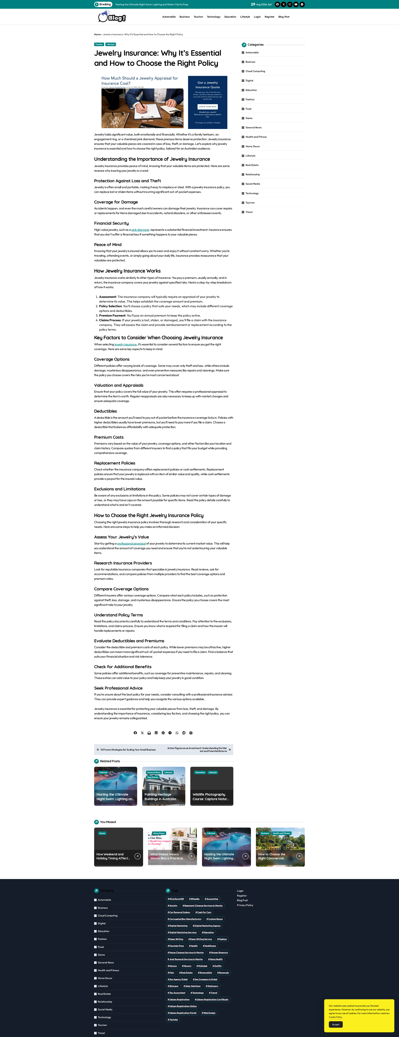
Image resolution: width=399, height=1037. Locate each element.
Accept (335, 1024)
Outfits (217, 965)
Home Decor (253, 146)
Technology (213, 16)
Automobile (168, 16)
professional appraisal (131, 543)
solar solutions (192, 986)
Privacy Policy (245, 905)
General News (153, 772)
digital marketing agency (208, 925)
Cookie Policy (335, 1016)
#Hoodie (195, 898)
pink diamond (140, 230)
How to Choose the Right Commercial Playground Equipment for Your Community (274, 860)
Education (230, 16)
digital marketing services (183, 932)
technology (198, 992)
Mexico (173, 965)
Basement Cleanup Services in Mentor (203, 905)
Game (249, 118)
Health (194, 945)
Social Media (253, 183)
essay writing (176, 939)
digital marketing (178, 925)
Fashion (99, 44)
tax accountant (177, 992)
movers (187, 965)
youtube (173, 1019)
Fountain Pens (176, 945)
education (209, 932)
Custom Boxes (215, 919)
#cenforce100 (176, 898)
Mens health (216, 959)
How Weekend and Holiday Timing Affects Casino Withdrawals (112, 858)
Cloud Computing (255, 71)
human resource (219, 952)
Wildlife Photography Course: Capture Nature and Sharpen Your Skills (211, 798)
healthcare (210, 945)
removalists (206, 972)
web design (209, 1012)
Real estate (187, 972)
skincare (173, 986)
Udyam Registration (179, 999)
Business (185, 16)
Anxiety (173, 905)
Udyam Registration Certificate (212, 999)
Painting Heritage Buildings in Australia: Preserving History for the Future (161, 801)
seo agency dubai (178, 979)
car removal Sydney (179, 912)
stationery (212, 986)
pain (171, 972)
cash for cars (204, 912)
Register (269, 16)
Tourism (198, 16)
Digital (249, 80)
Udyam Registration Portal (182, 1012)
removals (224, 972)
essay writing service (201, 939)
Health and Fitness (256, 136)
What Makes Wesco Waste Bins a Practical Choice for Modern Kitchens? (166, 860)
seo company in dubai (206, 979)
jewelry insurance (126, 344)
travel (214, 992)
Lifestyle (245, 16)
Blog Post (283, 16)
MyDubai (202, 965)
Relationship (253, 174)
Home (97, 34)
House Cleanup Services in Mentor (186, 952)
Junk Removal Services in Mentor (186, 959)
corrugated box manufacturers (185, 919)
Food (248, 108)
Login (257, 16)
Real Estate (152, 777)
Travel (249, 211)
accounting (212, 898)
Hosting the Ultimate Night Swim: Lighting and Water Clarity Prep (115, 798)
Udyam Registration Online (183, 1006)
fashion (223, 939)
